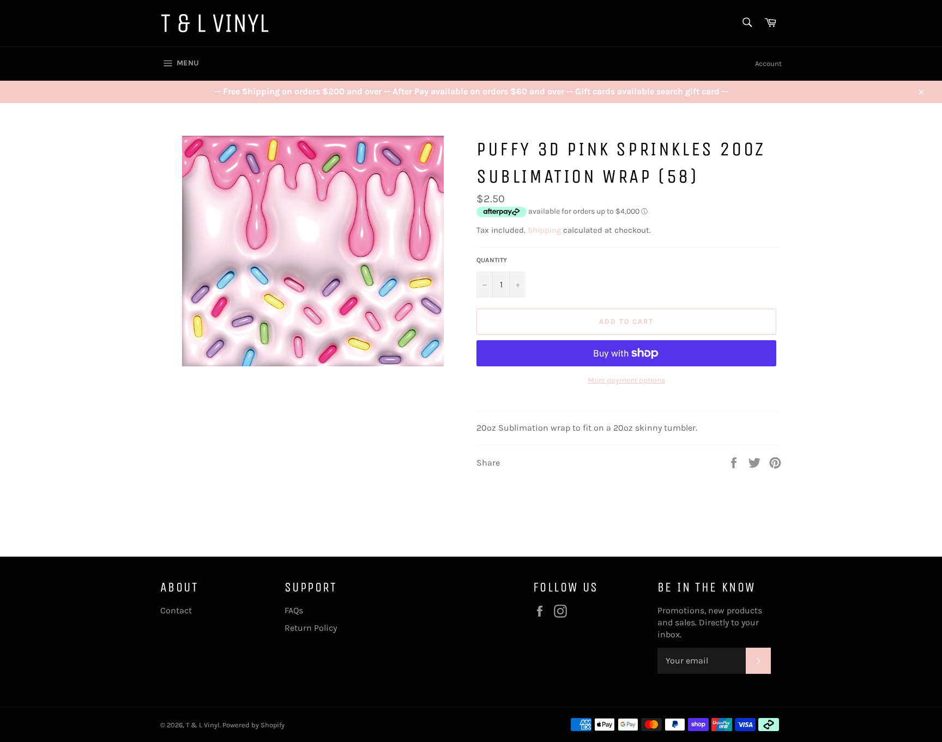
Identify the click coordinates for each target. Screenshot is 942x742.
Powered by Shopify (253, 725)
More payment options (626, 380)
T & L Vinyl (203, 725)
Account (768, 63)
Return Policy (311, 628)
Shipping (544, 230)
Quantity (491, 260)
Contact (176, 610)
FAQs (294, 610)
